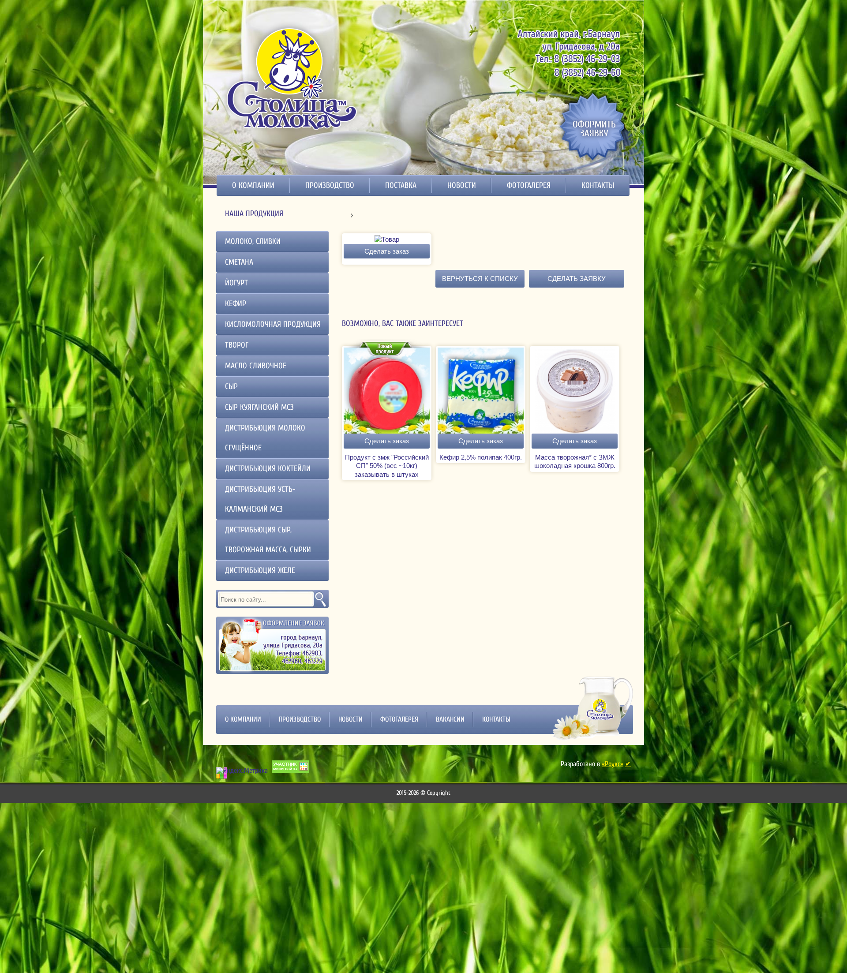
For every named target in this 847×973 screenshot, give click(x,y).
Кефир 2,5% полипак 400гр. (480, 457)
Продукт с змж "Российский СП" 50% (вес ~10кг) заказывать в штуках (387, 465)
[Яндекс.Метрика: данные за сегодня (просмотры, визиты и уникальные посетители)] (242, 770)
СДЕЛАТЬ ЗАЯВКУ (576, 278)
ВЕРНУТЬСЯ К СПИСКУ (480, 278)
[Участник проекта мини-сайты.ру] (290, 766)
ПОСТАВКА (400, 185)
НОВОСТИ (461, 185)
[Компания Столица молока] (293, 78)
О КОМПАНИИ (253, 185)
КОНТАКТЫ (597, 185)
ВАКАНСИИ (450, 719)
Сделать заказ (386, 251)
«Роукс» (612, 764)
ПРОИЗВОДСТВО (329, 185)
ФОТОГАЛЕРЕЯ (529, 185)
